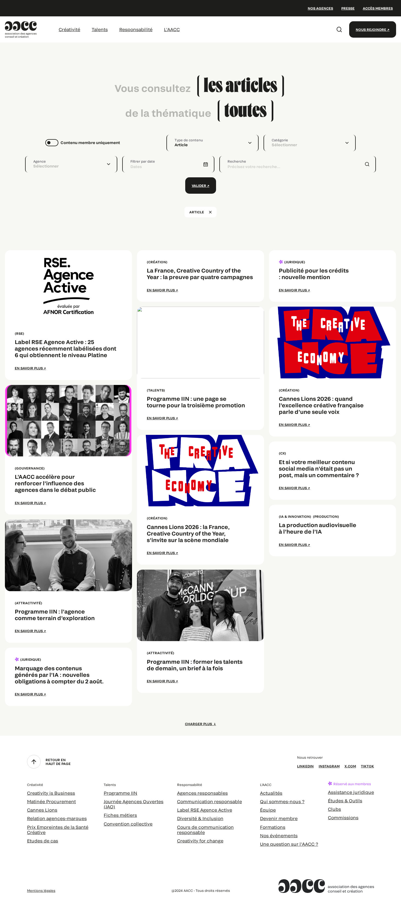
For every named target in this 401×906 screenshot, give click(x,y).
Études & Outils (345, 800)
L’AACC (172, 29)
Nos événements (279, 835)
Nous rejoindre (371, 29)
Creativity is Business (51, 793)
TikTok (367, 766)
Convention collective (128, 823)
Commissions (343, 817)
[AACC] (21, 28)
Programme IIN (120, 793)
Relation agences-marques (57, 818)
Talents (100, 29)
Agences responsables (202, 793)
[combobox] (212, 143)
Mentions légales (41, 890)
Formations (272, 827)
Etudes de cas (42, 840)
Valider (199, 185)
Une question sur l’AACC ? (289, 844)
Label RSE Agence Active (204, 809)
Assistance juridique (351, 792)
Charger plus (199, 724)
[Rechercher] (339, 29)
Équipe (268, 809)
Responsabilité (135, 29)
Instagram (329, 766)
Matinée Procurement (51, 801)
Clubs (334, 809)
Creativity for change (200, 840)
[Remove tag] (210, 212)
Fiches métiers (120, 815)
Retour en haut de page (58, 762)
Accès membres (378, 8)
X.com (350, 766)
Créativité (69, 29)
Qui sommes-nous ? (282, 801)
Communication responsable (209, 801)
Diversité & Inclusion (200, 818)
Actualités (271, 793)
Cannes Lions (42, 809)
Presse (348, 8)
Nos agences (320, 8)
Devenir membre (279, 818)
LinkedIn (305, 766)
